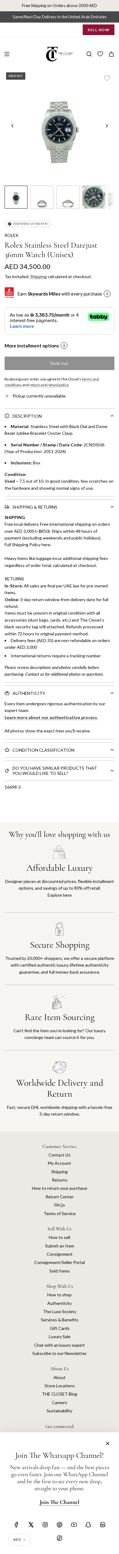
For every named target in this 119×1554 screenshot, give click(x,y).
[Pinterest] (59, 1524)
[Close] (107, 1443)
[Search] (89, 54)
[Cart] (111, 54)
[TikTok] (59, 1538)
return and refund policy (48, 385)
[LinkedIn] (102, 1524)
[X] (31, 1524)
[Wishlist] (100, 54)
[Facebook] (16, 1524)
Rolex (11, 235)
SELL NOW (99, 29)
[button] (12, 126)
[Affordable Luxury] (59, 878)
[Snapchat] (88, 1524)
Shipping (38, 276)
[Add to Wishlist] (107, 78)
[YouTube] (74, 1524)
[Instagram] (45, 1524)
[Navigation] (6, 54)
